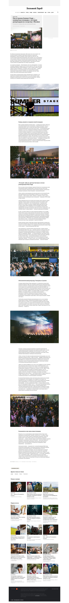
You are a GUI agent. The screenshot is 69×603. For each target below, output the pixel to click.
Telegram (56, 588)
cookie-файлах (37, 595)
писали (40, 357)
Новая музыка (13, 535)
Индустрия (45, 535)
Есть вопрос (13, 574)
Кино (28, 535)
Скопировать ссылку (15, 468)
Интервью (29, 554)
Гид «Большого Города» (31, 574)
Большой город (13, 589)
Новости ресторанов (15, 554)
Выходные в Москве (47, 554)
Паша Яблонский (16, 26)
